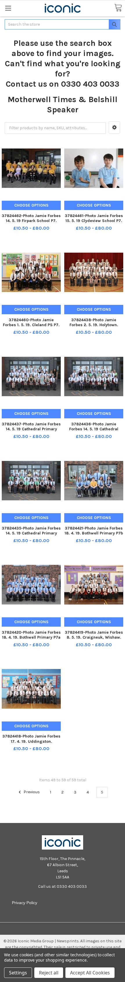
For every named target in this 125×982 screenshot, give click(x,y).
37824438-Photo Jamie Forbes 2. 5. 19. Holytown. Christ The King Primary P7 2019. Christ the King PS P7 (94, 327)
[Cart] (118, 8)
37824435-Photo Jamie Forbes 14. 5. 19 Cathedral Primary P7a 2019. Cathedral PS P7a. (31, 533)
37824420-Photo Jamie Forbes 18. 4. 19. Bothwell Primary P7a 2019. (31, 637)
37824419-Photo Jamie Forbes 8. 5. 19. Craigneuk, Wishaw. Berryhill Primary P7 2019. (94, 637)
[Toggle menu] (8, 8)
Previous (31, 792)
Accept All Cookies (90, 972)
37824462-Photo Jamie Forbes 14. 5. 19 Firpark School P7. (31, 218)
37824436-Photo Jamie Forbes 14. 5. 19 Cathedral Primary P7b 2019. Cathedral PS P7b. (94, 432)
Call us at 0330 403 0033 (62, 886)
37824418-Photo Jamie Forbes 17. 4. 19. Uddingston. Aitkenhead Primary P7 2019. (31, 741)
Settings (18, 972)
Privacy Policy (24, 902)
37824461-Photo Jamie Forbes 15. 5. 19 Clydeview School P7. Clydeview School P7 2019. (94, 220)
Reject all (48, 972)
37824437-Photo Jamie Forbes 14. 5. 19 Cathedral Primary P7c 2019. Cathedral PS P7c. (31, 429)
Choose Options (31, 205)
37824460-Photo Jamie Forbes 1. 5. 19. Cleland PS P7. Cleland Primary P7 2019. (31, 325)
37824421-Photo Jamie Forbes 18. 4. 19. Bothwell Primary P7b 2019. (94, 533)
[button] (114, 127)
